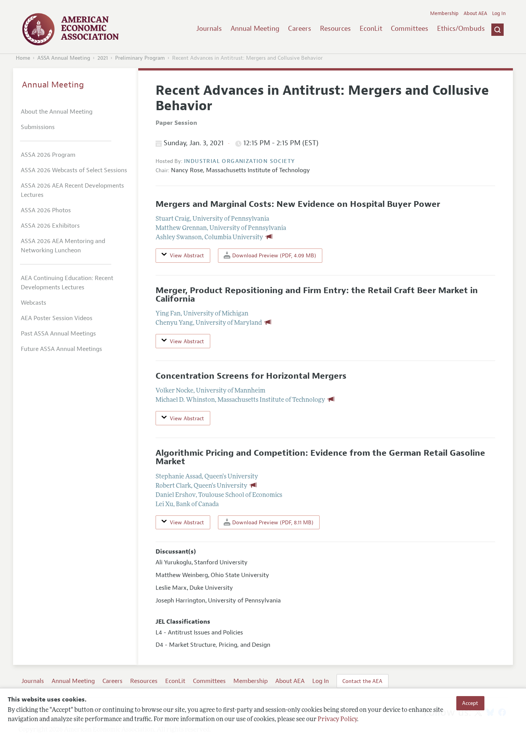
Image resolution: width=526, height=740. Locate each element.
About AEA (475, 13)
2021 (102, 58)
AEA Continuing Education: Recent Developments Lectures (67, 282)
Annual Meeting (255, 28)
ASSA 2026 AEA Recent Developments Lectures (72, 190)
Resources (335, 28)
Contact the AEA (362, 681)
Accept (470, 703)
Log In (499, 13)
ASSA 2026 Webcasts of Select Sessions (74, 170)
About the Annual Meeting (56, 112)
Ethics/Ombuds (461, 28)
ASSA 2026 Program (48, 155)
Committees (409, 28)
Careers (299, 28)
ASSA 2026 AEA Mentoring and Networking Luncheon (63, 245)
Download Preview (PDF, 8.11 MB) (272, 522)
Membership (444, 13)
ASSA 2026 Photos (46, 210)
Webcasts (33, 303)
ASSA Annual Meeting (63, 58)
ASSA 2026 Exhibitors (50, 226)
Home (23, 58)
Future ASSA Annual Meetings (61, 349)
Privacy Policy (337, 720)
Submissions (38, 127)
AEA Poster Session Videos (56, 318)
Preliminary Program (140, 58)
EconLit (371, 28)
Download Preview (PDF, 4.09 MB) (273, 255)
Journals (209, 28)
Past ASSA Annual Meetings (58, 333)
